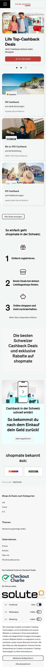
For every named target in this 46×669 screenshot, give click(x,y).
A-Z (3, 512)
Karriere (5, 550)
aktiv (33, 605)
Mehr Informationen (24, 651)
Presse (5, 546)
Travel (4, 507)
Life (3, 502)
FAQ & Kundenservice (11, 560)
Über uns (5, 555)
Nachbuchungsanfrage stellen (14, 529)
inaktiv (32, 612)
